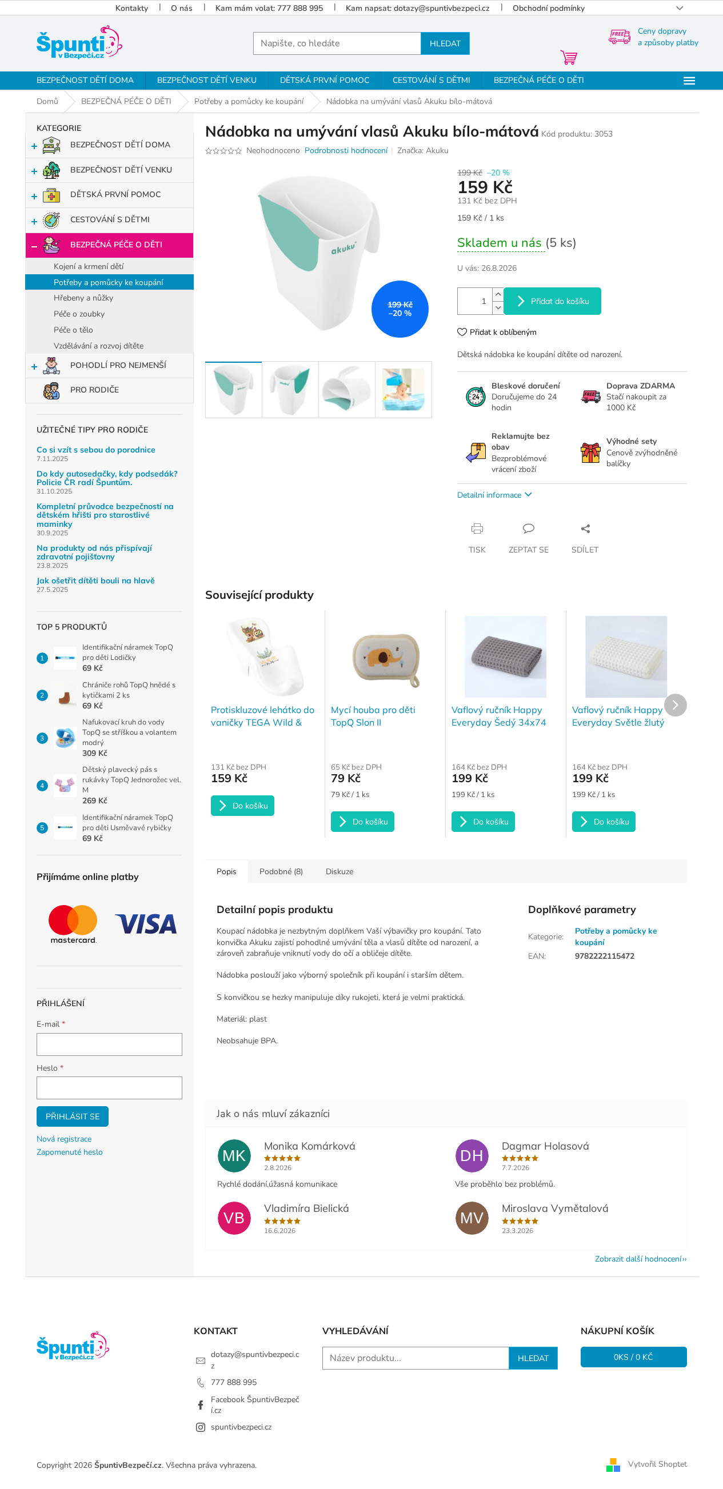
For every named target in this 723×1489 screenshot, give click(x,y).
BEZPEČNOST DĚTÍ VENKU (121, 170)
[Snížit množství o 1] (498, 307)
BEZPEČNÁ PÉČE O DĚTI (116, 244)
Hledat (445, 43)
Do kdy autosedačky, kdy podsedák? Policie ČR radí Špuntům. (107, 478)
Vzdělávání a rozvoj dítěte (98, 346)
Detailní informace (489, 495)
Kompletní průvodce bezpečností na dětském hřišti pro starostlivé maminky (105, 515)
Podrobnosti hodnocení (346, 150)
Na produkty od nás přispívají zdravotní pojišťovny (94, 553)
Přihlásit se (72, 1116)
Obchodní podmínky (549, 8)
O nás (182, 8)
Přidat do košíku (560, 301)
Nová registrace (64, 1139)
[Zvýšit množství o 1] (498, 294)
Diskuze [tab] (339, 871)
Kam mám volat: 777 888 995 (269, 8)
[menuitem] (85, 80)
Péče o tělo (73, 330)
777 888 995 (234, 1382)
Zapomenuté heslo (70, 1152)
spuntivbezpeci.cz (241, 1427)
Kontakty (131, 8)
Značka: (423, 150)
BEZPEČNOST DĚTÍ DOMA (120, 144)
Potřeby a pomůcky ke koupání (108, 282)
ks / (633, 1357)
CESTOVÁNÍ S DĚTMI (110, 219)
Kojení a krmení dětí (88, 266)
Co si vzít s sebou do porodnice (96, 450)
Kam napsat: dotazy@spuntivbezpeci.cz (418, 8)
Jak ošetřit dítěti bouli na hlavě (96, 581)
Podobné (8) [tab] (281, 871)
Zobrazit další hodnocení (638, 1259)
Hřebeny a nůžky (83, 298)
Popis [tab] (227, 871)
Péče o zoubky (79, 314)
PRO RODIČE (94, 390)
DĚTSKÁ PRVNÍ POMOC (115, 194)
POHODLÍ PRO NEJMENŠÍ (118, 365)
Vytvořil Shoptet (657, 1464)
